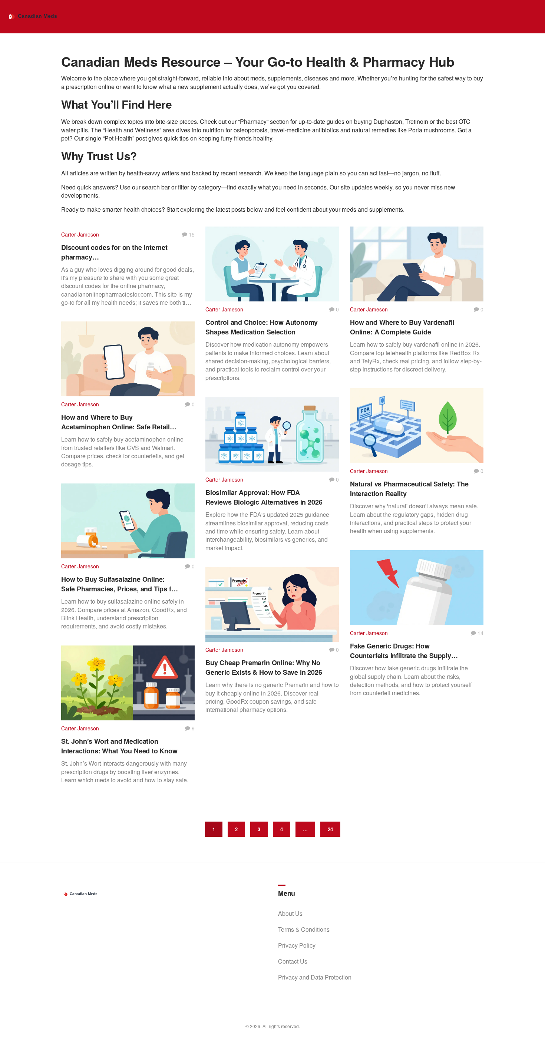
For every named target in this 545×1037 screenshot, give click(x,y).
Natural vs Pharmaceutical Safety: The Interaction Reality (409, 488)
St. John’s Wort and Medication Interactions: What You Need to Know (119, 746)
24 (330, 829)
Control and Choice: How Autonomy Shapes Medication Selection (261, 327)
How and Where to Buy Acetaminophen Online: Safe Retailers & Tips (120, 422)
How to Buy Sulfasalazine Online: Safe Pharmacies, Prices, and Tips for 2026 (119, 584)
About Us (290, 913)
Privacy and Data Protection (314, 977)
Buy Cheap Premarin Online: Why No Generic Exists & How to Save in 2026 (263, 667)
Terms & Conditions (304, 929)
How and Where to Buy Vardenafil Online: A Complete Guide (402, 327)
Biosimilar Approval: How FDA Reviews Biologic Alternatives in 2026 (263, 497)
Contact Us (292, 961)
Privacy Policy (297, 945)
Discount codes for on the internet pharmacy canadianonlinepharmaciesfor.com (115, 252)
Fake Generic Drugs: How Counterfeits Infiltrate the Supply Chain (400, 650)
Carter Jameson (80, 234)
